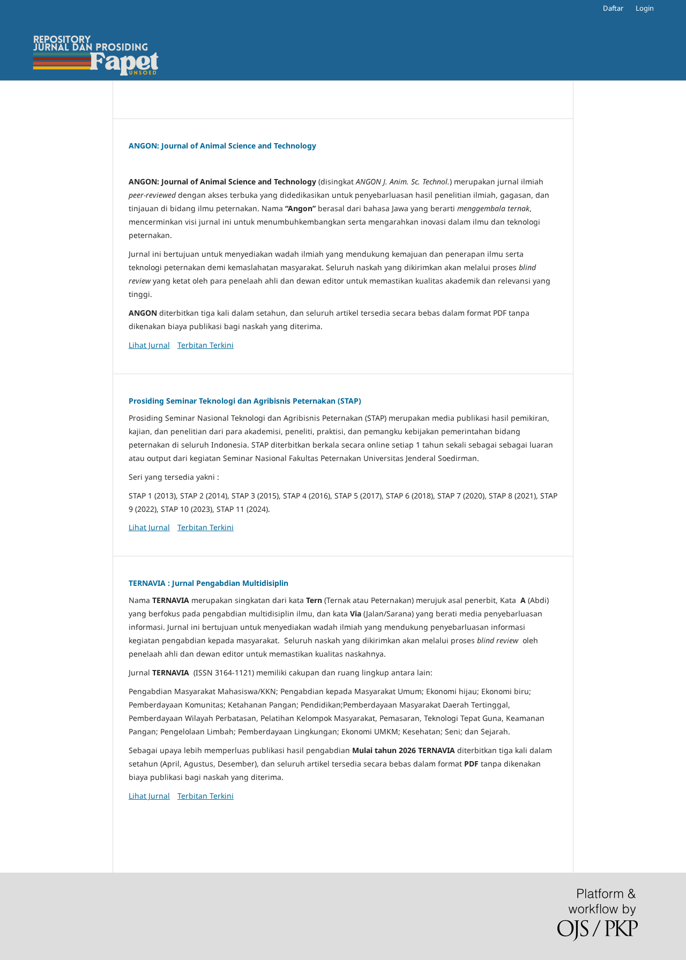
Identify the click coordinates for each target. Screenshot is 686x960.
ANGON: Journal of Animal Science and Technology (222, 145)
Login (645, 8)
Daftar (613, 8)
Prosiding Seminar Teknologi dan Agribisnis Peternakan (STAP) (245, 401)
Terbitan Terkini (205, 345)
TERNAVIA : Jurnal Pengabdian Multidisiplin (208, 583)
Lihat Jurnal (149, 345)
